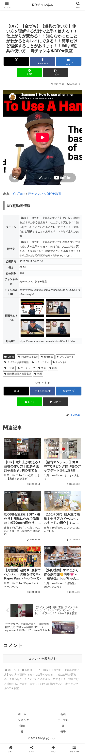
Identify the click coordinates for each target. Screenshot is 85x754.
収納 (22, 725)
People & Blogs (29, 356)
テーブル (63, 720)
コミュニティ (42, 362)
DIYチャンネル (42, 5)
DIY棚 (11, 356)
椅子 (63, 731)
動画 (54, 368)
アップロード (67, 356)
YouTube (19, 193)
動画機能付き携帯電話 (19, 373)
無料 (39, 373)
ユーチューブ (28, 368)
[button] (55, 72)
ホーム (22, 714)
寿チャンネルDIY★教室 (44, 193)
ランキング (22, 720)
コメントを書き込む (42, 658)
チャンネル (61, 362)
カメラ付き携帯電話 (18, 362)
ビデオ (10, 368)
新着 (63, 714)
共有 (43, 368)
